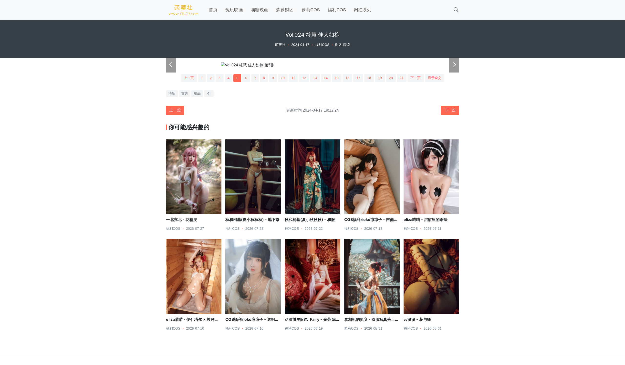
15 (337, 78)
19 (380, 78)
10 (283, 78)
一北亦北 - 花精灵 (181, 219)
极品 (197, 93)
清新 (171, 93)
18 (369, 78)
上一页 (189, 78)
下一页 (415, 78)
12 (304, 78)
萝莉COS (311, 9)
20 (391, 78)
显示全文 (434, 78)
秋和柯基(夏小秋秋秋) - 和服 (310, 219)
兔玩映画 (234, 9)
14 (326, 78)
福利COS (337, 9)
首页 (213, 9)
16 (347, 78)
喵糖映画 (259, 9)
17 (358, 78)
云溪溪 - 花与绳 (417, 319)
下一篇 (450, 110)
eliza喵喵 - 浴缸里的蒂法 (426, 219)
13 (315, 78)
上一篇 (175, 110)
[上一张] (171, 65)
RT (209, 93)
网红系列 (362, 9)
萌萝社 (280, 45)
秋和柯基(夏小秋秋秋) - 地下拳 (252, 219)
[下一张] (454, 65)
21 (402, 78)
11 (293, 78)
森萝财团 (285, 9)
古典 (184, 93)
